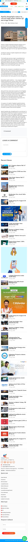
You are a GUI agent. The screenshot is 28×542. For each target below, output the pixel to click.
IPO (2, 510)
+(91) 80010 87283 (6, 464)
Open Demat (4, 477)
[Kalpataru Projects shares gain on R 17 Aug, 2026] (14, 359)
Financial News (5, 516)
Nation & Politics (5, 508)
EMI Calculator (4, 481)
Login (13, 3)
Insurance (3, 479)
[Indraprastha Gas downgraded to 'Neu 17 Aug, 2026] (14, 344)
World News (4, 506)
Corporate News (5, 514)
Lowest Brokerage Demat (6, 490)
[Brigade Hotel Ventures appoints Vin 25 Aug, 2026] (14, 191)
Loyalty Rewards (4, 484)
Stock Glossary (4, 488)
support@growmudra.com (8, 466)
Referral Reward (4, 486)
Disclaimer (3, 494)
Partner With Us (26, 23)
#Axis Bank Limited (18, 12)
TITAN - (12, 6)
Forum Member (4, 492)
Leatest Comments (5, 499)
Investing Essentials (6, 512)
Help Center (3, 496)
